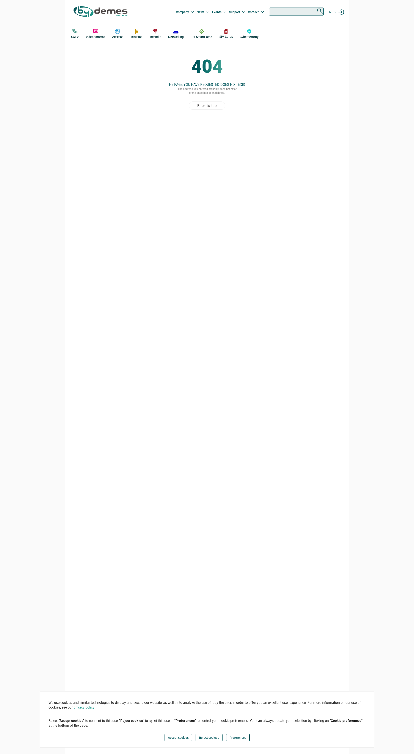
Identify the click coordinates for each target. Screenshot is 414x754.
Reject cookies (209, 737)
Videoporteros (95, 37)
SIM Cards (226, 36)
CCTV (75, 37)
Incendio (155, 37)
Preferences (237, 737)
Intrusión (136, 37)
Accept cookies (178, 737)
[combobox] (296, 12)
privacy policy (84, 707)
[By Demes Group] (100, 12)
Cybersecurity (249, 37)
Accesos (117, 37)
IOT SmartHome (201, 37)
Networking (176, 37)
